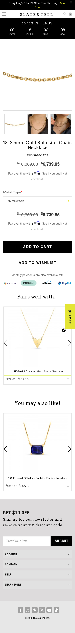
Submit (61, 541)
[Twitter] (42, 610)
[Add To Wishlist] (68, 379)
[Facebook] (20, 610)
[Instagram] (27, 610)
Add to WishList (38, 262)
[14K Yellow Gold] (37, 200)
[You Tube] (49, 610)
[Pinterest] (35, 610)
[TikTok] (56, 610)
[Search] (64, 14)
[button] (70, 316)
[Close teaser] (64, 330)
